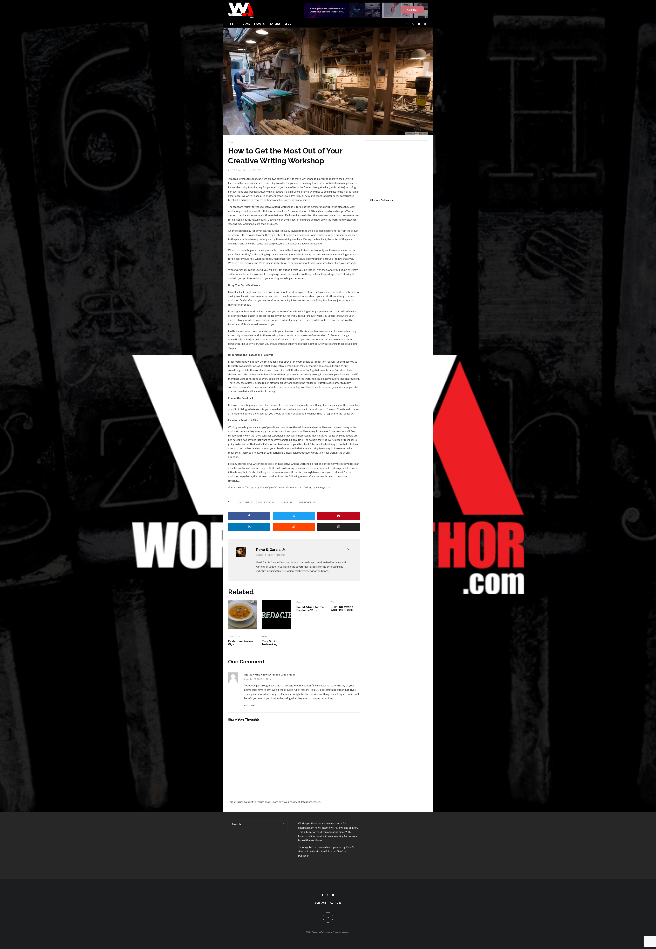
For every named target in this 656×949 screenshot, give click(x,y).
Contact (320, 903)
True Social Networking (269, 643)
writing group (246, 502)
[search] (284, 824)
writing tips (286, 502)
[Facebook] (407, 23)
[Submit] (294, 527)
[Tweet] (294, 516)
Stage (246, 24)
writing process (266, 502)
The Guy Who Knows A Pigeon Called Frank (269, 674)
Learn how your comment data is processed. (296, 801)
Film (233, 24)
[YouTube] (419, 23)
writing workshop (307, 502)
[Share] (249, 516)
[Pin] (338, 516)
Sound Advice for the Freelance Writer (310, 609)
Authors (335, 903)
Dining (237, 636)
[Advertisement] (396, 167)
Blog (288, 24)
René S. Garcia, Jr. (237, 170)
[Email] (338, 527)
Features (275, 24)
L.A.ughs (259, 24)
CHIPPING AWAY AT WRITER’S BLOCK (343, 609)
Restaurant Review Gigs (240, 643)
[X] (413, 23)
